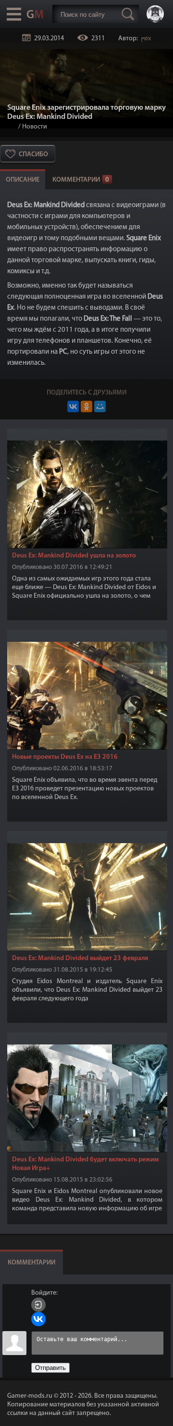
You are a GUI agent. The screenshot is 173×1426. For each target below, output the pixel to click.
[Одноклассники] (86, 406)
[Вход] (38, 1305)
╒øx (145, 38)
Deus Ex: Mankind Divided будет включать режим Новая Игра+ (85, 1164)
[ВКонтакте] (73, 406)
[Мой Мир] (100, 406)
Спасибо (33, 154)
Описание (22, 180)
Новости (34, 126)
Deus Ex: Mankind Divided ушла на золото (74, 555)
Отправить (50, 1367)
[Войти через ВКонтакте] (38, 1319)
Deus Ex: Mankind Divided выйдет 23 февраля (80, 958)
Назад (11, 126)
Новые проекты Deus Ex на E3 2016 (65, 757)
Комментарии (80, 180)
